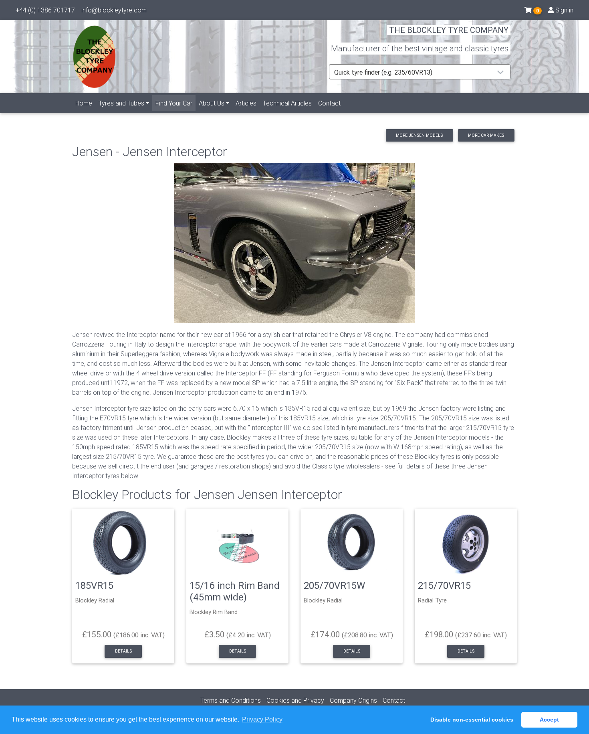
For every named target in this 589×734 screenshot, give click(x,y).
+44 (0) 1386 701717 (45, 10)
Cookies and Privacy (295, 700)
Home (83, 103)
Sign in (563, 10)
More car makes (486, 135)
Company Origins (353, 700)
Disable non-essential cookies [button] (471, 719)
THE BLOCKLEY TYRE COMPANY (448, 30)
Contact (329, 103)
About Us (211, 103)
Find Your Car (175, 103)
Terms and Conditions (230, 700)
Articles (246, 103)
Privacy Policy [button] (262, 719)
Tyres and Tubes (121, 103)
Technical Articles (287, 103)
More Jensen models (419, 135)
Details (123, 651)
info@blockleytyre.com (114, 10)
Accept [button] (549, 719)
